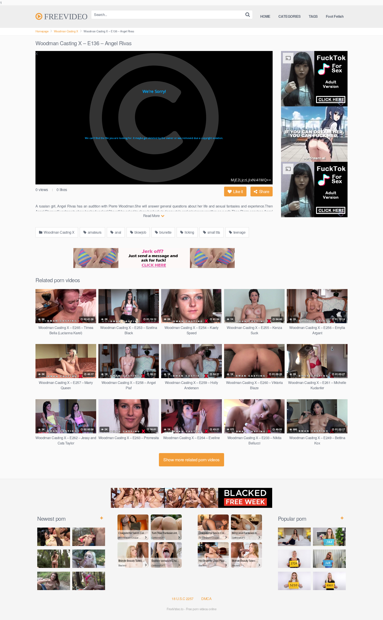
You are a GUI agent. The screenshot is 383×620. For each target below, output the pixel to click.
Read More (151, 215)
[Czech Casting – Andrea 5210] (294, 581)
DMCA (206, 598)
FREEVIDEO (65, 16)
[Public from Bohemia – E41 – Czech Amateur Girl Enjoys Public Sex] (53, 581)
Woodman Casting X (66, 31)
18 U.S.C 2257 (182, 598)
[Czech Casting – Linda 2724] (294, 559)
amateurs (94, 232)
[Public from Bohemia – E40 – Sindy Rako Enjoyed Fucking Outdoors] (88, 581)
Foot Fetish (335, 16)
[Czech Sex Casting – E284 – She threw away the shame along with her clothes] (329, 537)
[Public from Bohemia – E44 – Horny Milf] (88, 537)
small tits (213, 232)
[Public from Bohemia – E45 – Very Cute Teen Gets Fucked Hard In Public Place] (53, 537)
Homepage (41, 31)
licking (189, 232)
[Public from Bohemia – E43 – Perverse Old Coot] (53, 559)
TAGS (313, 16)
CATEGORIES (289, 16)
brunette (165, 232)
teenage (239, 232)
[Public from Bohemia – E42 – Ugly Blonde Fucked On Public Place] (88, 559)
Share (263, 191)
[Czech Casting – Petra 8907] (329, 581)
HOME (265, 16)
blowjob (140, 232)
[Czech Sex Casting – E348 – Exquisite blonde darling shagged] (329, 559)
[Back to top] (370, 607)
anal (117, 232)
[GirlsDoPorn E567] (294, 537)
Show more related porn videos (191, 459)
